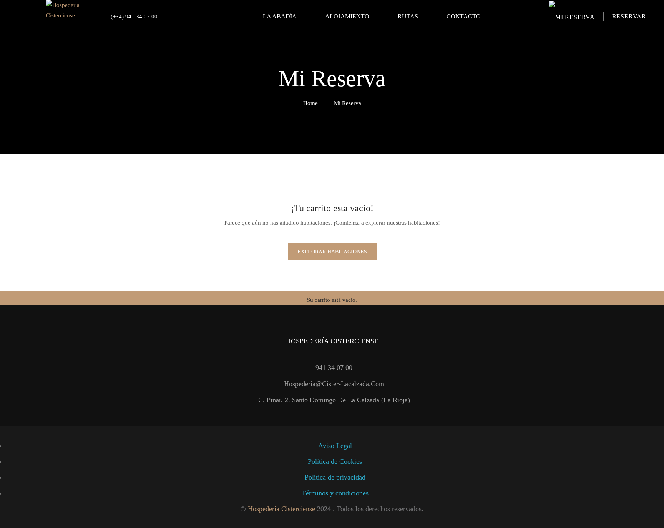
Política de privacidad (335, 477)
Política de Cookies (335, 461)
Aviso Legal (335, 446)
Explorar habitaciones (332, 252)
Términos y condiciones (335, 493)
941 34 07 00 (333, 367)
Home (310, 103)
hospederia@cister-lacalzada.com (334, 384)
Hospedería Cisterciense (281, 509)
